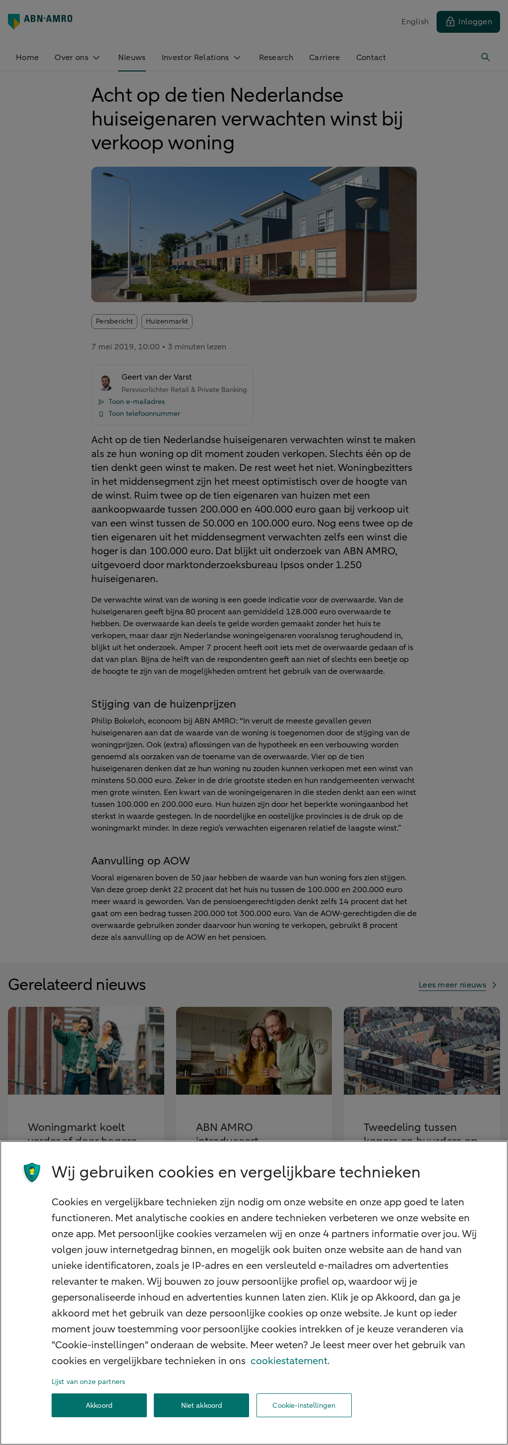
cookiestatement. (290, 1361)
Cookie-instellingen (303, 1405)
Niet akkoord (202, 1405)
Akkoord (99, 1405)
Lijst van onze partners (88, 1381)
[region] (254, 1293)
